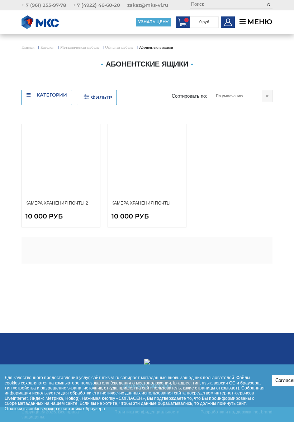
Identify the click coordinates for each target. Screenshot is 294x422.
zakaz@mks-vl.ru (147, 5)
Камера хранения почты (141, 203)
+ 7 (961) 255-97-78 (44, 5)
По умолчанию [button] (229, 96)
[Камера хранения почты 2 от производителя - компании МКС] (61, 162)
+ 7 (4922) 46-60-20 (96, 5)
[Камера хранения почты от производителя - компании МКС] (147, 162)
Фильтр (101, 97)
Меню (259, 22)
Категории (51, 95)
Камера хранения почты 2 (56, 203)
